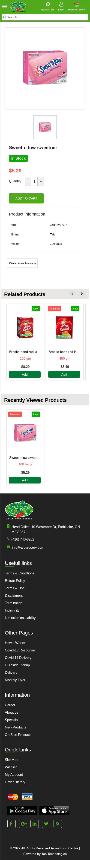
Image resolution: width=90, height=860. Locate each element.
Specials (11, 720)
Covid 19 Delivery (18, 658)
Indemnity (12, 610)
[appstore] (54, 810)
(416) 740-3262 (22, 539)
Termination (13, 603)
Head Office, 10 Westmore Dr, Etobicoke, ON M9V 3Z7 (46, 529)
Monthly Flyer (15, 680)
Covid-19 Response (20, 650)
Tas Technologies (54, 854)
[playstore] (22, 810)
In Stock (18, 158)
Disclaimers (14, 595)
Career (10, 705)
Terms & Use (15, 588)
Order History (15, 782)
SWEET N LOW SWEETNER (25, 458)
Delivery (11, 672)
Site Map (11, 760)
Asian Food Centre (64, 848)
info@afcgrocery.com (28, 547)
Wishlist (11, 767)
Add (25, 374)
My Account (14, 774)
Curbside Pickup (17, 665)
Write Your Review (22, 263)
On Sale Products (18, 735)
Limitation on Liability (20, 618)
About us (11, 712)
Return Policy (15, 581)
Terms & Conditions (19, 573)
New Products (15, 727)
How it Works (15, 643)
